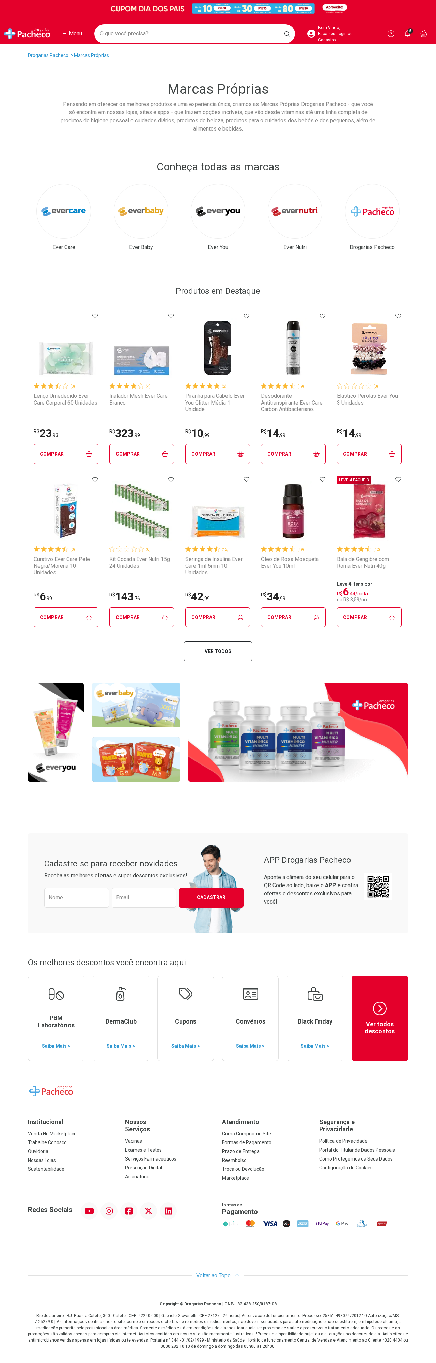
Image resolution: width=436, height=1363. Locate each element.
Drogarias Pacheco (48, 55)
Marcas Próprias (91, 55)
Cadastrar (211, 897)
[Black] (218, 8)
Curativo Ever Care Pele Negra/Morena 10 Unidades (62, 565)
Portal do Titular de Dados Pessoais (357, 1150)
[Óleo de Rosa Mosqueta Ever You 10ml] (293, 511)
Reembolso (234, 1160)
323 (124, 433)
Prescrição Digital (143, 1167)
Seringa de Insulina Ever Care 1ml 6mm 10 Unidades (214, 565)
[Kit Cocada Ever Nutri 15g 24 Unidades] (142, 511)
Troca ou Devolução (243, 1169)
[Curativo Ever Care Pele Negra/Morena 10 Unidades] (66, 511)
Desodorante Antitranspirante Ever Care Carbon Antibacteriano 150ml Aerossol (292, 402)
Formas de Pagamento (246, 1142)
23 (46, 433)
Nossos (137, 1125)
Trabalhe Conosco (47, 1142)
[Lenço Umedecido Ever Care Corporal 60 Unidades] (66, 348)
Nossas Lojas (42, 1160)
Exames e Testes (143, 1150)
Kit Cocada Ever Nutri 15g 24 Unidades (139, 562)
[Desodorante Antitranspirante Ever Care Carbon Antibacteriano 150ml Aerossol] (293, 348)
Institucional (45, 1121)
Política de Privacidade (343, 1141)
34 (273, 596)
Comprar (52, 454)
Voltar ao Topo (214, 1275)
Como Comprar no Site (246, 1133)
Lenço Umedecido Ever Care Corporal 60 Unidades (65, 399)
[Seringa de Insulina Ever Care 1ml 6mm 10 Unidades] (218, 511)
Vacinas (133, 1141)
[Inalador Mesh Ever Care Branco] (142, 348)
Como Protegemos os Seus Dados (356, 1159)
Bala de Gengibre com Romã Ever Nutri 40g (363, 562)
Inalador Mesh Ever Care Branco (138, 399)
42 (197, 596)
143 (124, 596)
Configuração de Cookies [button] (346, 1167)
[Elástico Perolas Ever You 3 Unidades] (369, 348)
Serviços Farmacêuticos (150, 1159)
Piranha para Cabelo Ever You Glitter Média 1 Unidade (215, 402)
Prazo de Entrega (241, 1151)
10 (197, 433)
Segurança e (337, 1125)
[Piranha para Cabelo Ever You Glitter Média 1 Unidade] (218, 348)
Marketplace (235, 1178)
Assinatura (137, 1176)
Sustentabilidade (46, 1169)
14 (273, 433)
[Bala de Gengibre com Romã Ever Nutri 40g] (369, 511)
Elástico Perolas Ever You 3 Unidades (367, 399)
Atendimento (240, 1121)
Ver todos (218, 651)
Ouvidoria (38, 1151)
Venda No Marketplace (52, 1133)
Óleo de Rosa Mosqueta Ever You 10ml (290, 562)
